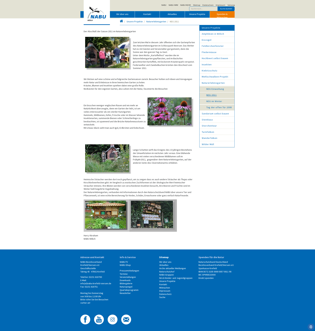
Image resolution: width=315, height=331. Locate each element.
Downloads (125, 280)
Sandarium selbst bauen (215, 113)
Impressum (220, 5)
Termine (124, 273)
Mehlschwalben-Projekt (215, 76)
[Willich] (121, 21)
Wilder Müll (208, 144)
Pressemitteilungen (129, 270)
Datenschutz (207, 5)
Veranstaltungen (128, 277)
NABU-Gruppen (166, 274)
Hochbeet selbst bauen (215, 58)
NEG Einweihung (215, 88)
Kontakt (147, 14)
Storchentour (209, 125)
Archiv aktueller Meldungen (172, 268)
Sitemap (196, 5)
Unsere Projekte (197, 14)
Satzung (231, 5)
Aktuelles (172, 14)
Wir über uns (122, 14)
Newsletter (125, 293)
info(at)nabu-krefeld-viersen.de (95, 283)
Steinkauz (207, 119)
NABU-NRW (173, 5)
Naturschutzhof (166, 271)
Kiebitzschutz (209, 70)
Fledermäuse (209, 52)
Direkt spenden (206, 278)
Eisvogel (206, 39)
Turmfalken (208, 131)
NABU (163, 5)
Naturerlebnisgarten (156, 21)
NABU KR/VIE (185, 5)
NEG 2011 (211, 95)
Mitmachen (164, 287)
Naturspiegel (126, 286)
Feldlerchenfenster (213, 45)
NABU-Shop (125, 265)
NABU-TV (124, 261)
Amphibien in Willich (213, 33)
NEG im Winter (214, 101)
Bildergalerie (126, 283)
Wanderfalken (209, 138)
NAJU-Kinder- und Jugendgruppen (175, 278)
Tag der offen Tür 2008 (219, 107)
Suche (162, 297)
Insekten (207, 64)
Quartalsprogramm (129, 289)
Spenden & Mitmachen (222, 15)
